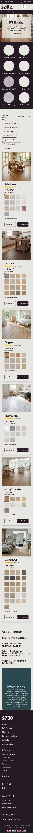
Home (3, 12)
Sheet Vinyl (7, 732)
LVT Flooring (7, 728)
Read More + (16, 33)
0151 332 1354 (6, 804)
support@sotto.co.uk (9, 807)
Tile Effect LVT (10, 705)
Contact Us (6, 800)
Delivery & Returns (8, 761)
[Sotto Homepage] (7, 7)
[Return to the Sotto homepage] (16, 718)
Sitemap (5, 770)
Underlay (6, 740)
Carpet (5, 724)
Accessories (7, 744)
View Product (10, 224)
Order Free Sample (23, 224)
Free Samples (27, 2)
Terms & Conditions (8, 754)
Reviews (4, 764)
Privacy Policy (6, 758)
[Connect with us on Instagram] (3, 788)
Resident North (20, 827)
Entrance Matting (9, 736)
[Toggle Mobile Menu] (30, 6)
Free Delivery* (8, 2)
